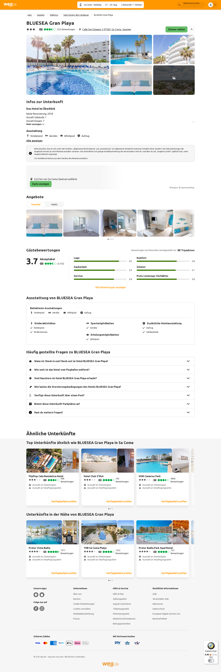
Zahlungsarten (120, 599)
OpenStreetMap (187, 188)
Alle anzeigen (34, 140)
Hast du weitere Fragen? (48, 412)
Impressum (158, 604)
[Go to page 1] (108, 239)
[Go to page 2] (109, 239)
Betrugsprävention (121, 623)
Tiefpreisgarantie (121, 609)
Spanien (41, 15)
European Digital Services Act (166, 614)
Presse (76, 619)
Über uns (77, 594)
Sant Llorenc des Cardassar (76, 15)
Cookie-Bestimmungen (84, 604)
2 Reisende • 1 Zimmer (131, 5)
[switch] (211, 660)
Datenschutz (159, 609)
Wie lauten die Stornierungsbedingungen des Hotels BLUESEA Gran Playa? (77, 386)
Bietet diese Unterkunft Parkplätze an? (57, 404)
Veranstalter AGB (161, 599)
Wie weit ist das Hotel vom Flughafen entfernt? (62, 369)
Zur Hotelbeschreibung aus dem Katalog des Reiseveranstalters (61, 158)
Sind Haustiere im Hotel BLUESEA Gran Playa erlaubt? (65, 378)
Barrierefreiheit (160, 619)
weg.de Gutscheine (122, 604)
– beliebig (96, 5)
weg (30, 15)
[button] (67, 65)
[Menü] (216, 642)
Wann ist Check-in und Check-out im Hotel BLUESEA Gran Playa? (71, 361)
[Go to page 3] (111, 239)
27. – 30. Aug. (111, 5)
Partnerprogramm (121, 614)
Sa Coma (88, 5)
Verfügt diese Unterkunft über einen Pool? (59, 395)
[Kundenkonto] (213, 5)
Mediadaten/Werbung (83, 614)
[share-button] (191, 29)
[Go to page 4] (113, 239)
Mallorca (54, 15)
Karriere (77, 599)
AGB (155, 594)
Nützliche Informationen (124, 619)
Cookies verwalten (82, 609)
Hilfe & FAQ (118, 594)
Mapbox (174, 188)
